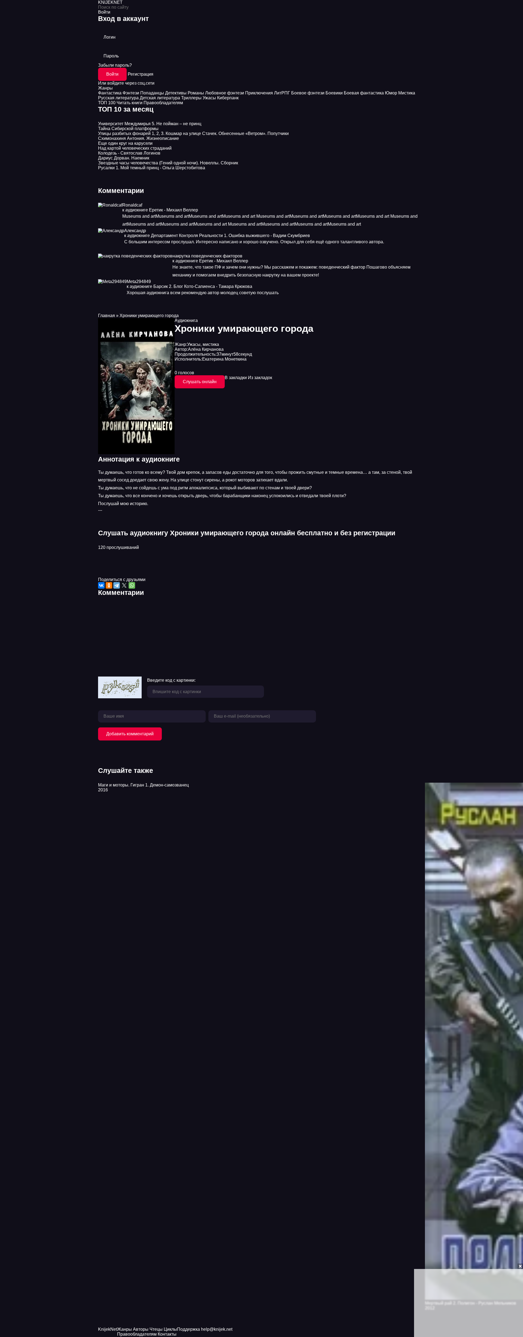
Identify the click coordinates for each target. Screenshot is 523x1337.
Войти (112, 74)
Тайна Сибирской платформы (128, 128)
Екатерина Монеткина (224, 359)
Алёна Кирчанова (206, 349)
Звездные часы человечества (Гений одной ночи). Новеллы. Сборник (168, 163)
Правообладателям (163, 102)
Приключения (259, 93)
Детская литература (160, 98)
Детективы (176, 93)
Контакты (167, 1334)
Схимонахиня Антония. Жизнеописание (138, 138)
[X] (124, 585)
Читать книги (129, 102)
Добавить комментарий (130, 733)
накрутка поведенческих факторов (207, 256)
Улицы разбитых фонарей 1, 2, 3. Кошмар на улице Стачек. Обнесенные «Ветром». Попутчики (193, 133)
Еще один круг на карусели (125, 143)
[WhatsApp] (132, 585)
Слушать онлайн (200, 381)
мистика (211, 344)
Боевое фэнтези (307, 93)
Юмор (391, 93)
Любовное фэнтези (224, 93)
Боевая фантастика (364, 93)
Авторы (140, 1329)
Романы (196, 93)
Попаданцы (152, 93)
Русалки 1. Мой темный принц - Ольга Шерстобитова (151, 167)
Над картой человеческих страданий (135, 148)
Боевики (334, 93)
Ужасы (209, 98)
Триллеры (191, 98)
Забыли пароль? (115, 65)
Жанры (105, 88)
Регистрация (140, 74)
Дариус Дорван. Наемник (123, 158)
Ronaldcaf (132, 205)
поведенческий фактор (342, 267)
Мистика (406, 93)
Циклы (170, 1329)
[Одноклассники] (109, 585)
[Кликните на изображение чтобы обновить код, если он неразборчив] (120, 688)
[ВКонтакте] (101, 585)
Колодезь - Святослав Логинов (129, 153)
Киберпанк (228, 98)
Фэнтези (131, 93)
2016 (103, 790)
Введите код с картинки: (171, 680)
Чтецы (156, 1329)
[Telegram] (116, 585)
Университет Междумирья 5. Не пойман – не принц (149, 123)
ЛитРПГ (282, 93)
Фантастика (109, 93)
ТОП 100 (106, 102)
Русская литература (118, 98)
